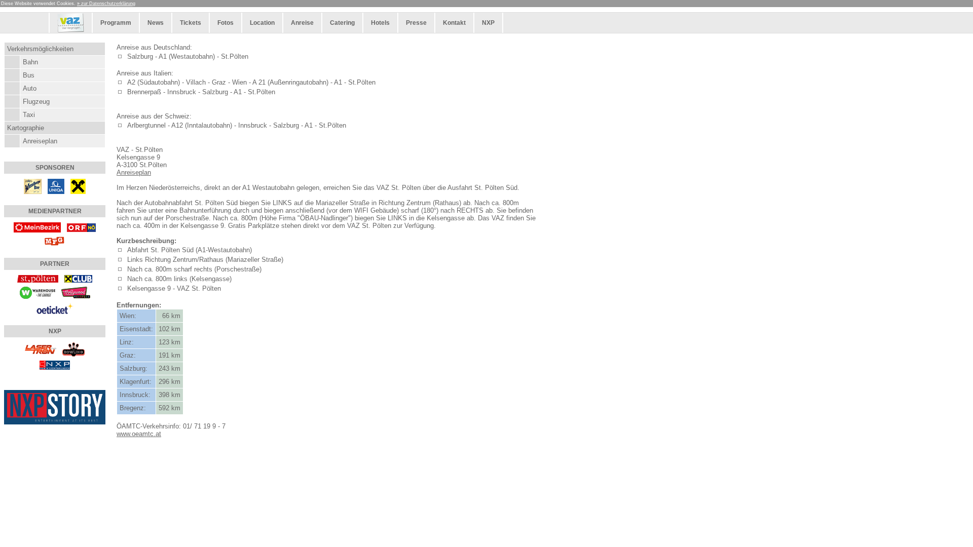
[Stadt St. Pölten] (37, 278)
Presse (416, 23)
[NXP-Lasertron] (40, 349)
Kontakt (454, 23)
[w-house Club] (37, 292)
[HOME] (70, 31)
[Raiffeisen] (78, 185)
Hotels (380, 23)
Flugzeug (36, 101)
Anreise (302, 23)
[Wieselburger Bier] (33, 185)
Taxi (29, 115)
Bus (28, 75)
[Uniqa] (56, 185)
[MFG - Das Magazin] (54, 241)
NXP (488, 23)
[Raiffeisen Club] (78, 278)
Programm (115, 23)
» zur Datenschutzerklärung (106, 3)
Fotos (225, 23)
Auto (29, 88)
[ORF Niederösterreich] (81, 226)
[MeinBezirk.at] (37, 226)
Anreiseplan (40, 141)
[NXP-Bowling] (73, 349)
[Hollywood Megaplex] (75, 292)
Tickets (190, 23)
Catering (342, 23)
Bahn (30, 62)
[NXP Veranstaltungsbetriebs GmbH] (55, 364)
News (155, 23)
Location (262, 23)
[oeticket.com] (55, 307)
